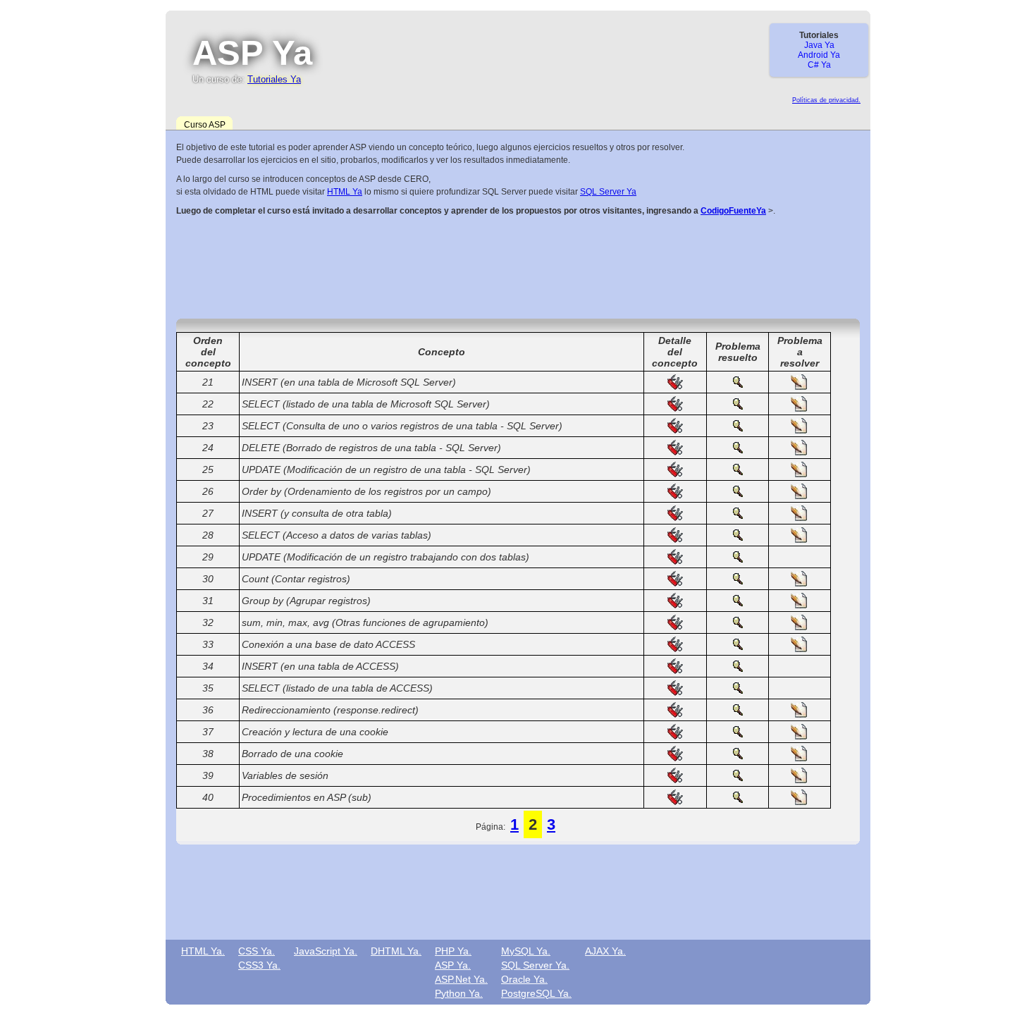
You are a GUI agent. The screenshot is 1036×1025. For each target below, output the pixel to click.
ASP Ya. (453, 965)
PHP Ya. (453, 951)
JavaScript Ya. (325, 951)
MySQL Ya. (525, 951)
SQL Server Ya (608, 192)
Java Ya (819, 45)
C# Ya (819, 65)
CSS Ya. (256, 951)
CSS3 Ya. (259, 965)
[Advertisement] (518, 265)
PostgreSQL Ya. (536, 993)
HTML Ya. (203, 951)
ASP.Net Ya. (461, 979)
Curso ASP (205, 125)
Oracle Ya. (524, 979)
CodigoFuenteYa (733, 211)
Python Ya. (459, 993)
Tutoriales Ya (274, 79)
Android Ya (819, 55)
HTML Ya (344, 192)
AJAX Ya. (605, 951)
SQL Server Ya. (535, 965)
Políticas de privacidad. (826, 100)
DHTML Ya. (396, 951)
